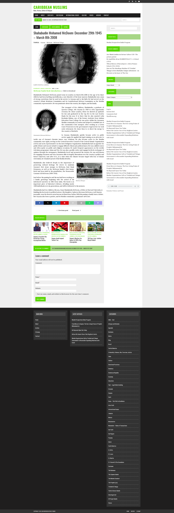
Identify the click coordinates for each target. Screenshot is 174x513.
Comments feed (112, 114)
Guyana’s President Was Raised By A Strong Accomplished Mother (40, 239)
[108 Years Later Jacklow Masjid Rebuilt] (96, 230)
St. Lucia (110, 454)
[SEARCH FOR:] (130, 20)
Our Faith (50, 15)
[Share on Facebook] (39, 203)
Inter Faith (111, 405)
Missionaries (111, 421)
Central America (112, 348)
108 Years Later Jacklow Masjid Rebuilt (94, 239)
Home (36, 15)
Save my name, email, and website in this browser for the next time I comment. (63, 294)
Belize (110, 336)
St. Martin (111, 458)
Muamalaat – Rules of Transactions (117, 426)
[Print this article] (81, 203)
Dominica (110, 369)
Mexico (110, 417)
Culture (84, 15)
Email (37, 283)
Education (111, 381)
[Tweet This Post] (48, 203)
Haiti (109, 397)
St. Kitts (110, 450)
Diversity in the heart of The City (117, 73)
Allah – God (111, 320)
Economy (110, 377)
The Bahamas (111, 470)
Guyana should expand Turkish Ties (58, 239)
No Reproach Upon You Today (116, 128)
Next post (75, 210)
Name (37, 277)
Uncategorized (80, 236)
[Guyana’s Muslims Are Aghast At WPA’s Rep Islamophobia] (78, 230)
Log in (109, 109)
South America (56, 27)
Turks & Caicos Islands (114, 491)
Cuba (109, 356)
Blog (35, 232)
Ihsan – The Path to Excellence (116, 401)
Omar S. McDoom (45, 88)
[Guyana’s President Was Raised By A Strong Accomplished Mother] (42, 230)
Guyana (43, 42)
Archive (98, 15)
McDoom (49, 42)
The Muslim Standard (113, 478)
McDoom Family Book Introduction (47, 91)
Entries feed (110, 112)
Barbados (110, 332)
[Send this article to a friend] (73, 203)
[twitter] (132, 1)
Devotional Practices (113, 365)
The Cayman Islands (113, 474)
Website (38, 288)
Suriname (110, 466)
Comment (38, 263)
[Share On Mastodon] (98, 203)
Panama (110, 438)
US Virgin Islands (112, 499)
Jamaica (110, 413)
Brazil (109, 344)
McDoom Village (59, 42)
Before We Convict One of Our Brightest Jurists (122, 130)
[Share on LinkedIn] (56, 203)
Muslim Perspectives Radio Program (118, 42)
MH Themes (52, 511)
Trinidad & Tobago (113, 487)
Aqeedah (110, 328)
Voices (91, 15)
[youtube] (139, 1)
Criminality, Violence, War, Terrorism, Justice (120, 352)
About (43, 15)
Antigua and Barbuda (113, 324)
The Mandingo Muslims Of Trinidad (123, 68)
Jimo (108, 68)
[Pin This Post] (64, 203)
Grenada (110, 389)
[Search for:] (123, 28)
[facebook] (129, 1)
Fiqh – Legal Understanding (115, 385)
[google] (135, 1)
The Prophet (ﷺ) (113, 483)
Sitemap (37, 332)
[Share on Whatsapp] (89, 203)
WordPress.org (111, 116)
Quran (109, 442)
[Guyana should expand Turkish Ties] (60, 230)
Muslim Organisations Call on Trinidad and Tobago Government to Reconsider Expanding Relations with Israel (123, 135)
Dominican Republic (113, 373)
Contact (106, 15)
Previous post (63, 210)
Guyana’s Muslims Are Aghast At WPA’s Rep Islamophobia (76, 240)
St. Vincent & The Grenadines (116, 462)
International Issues (72, 15)
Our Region (59, 15)
